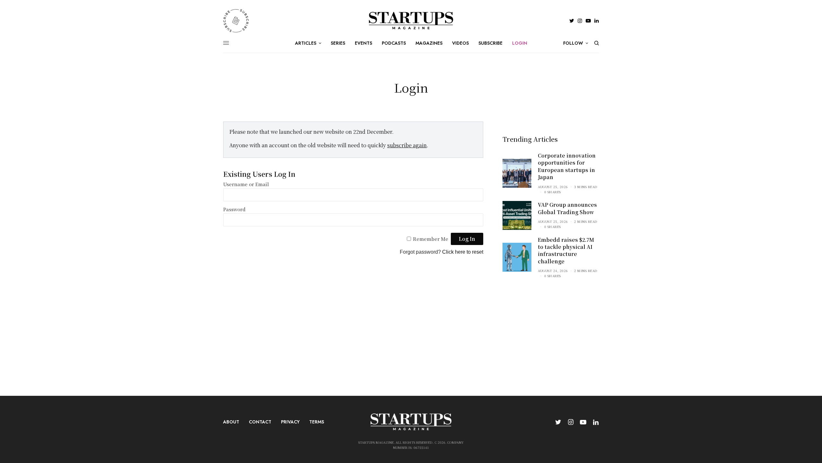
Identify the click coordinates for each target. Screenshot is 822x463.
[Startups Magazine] (411, 20)
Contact (260, 422)
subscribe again (407, 145)
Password (234, 209)
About (231, 422)
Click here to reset (462, 252)
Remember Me (430, 238)
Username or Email (246, 184)
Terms (316, 422)
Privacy (290, 422)
